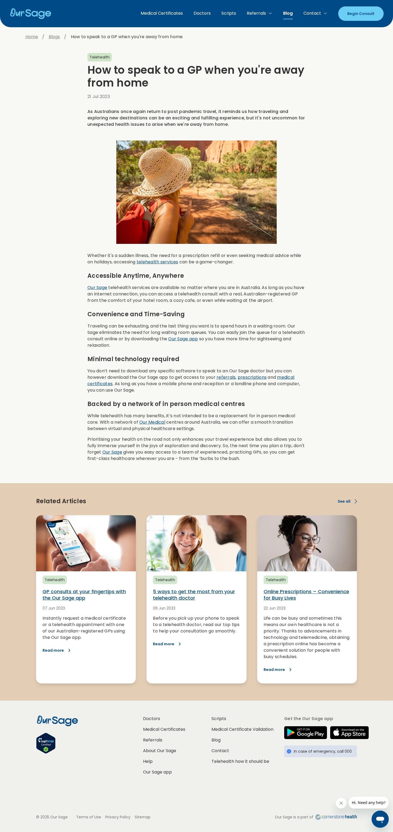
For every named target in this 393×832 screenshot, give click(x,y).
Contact (312, 13)
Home (31, 37)
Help (148, 761)
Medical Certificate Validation (242, 729)
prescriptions (252, 377)
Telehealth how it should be (240, 761)
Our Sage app (183, 339)
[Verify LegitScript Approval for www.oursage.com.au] (89, 743)
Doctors (202, 13)
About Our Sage (159, 751)
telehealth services (157, 262)
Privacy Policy (117, 817)
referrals (226, 377)
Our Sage (97, 287)
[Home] (32, 13)
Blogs (54, 37)
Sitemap (143, 817)
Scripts (228, 13)
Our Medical (152, 422)
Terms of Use (88, 817)
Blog (288, 13)
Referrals (256, 13)
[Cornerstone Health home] (335, 817)
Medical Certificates (162, 13)
